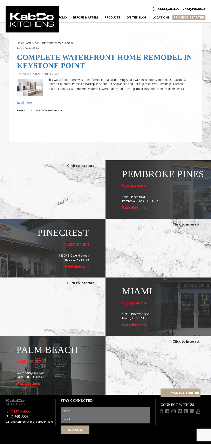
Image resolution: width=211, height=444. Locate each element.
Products (112, 17)
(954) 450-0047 (136, 185)
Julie (56, 74)
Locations (160, 17)
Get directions (135, 207)
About (39, 17)
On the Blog (136, 17)
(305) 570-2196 (136, 303)
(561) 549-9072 (30, 361)
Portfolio (58, 17)
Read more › (25, 102)
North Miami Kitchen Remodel (45, 110)
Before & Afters (85, 17)
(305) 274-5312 (78, 244)
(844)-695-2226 (17, 416)
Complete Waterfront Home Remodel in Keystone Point (104, 61)
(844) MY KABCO (18, 411)
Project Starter (188, 17)
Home (20, 43)
